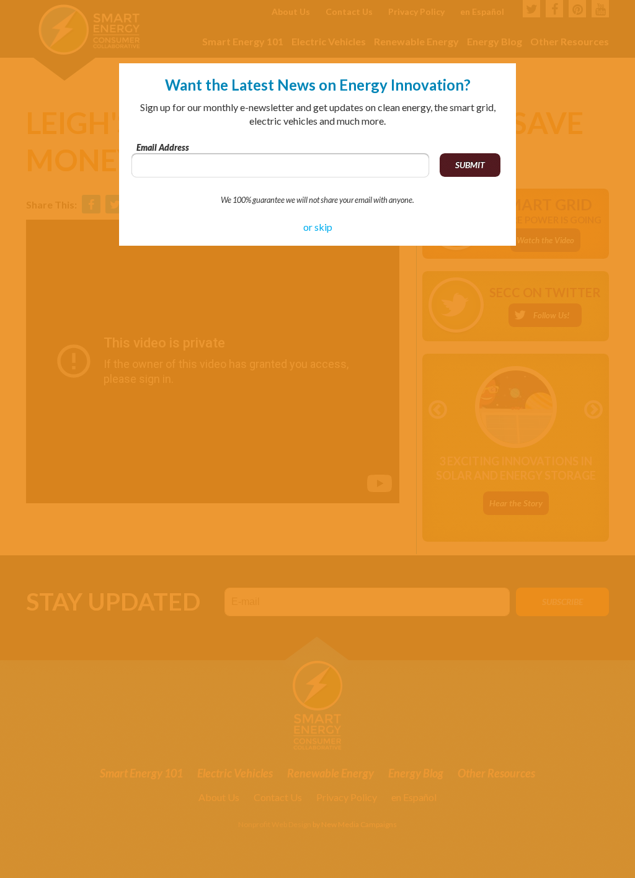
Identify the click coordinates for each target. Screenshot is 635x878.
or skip (317, 227)
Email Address (162, 147)
